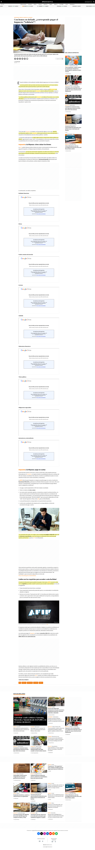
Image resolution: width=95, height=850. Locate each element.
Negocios (55, 4)
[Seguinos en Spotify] (56, 833)
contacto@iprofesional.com (47, 846)
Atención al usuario (41, 838)
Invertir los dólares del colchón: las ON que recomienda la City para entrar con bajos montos (56, 786)
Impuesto (22, 144)
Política (35, 4)
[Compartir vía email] (27, 59)
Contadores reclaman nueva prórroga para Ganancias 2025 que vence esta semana (72, 108)
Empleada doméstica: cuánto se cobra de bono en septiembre (21, 795)
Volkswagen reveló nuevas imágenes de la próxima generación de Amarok (20, 777)
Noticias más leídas (19, 694)
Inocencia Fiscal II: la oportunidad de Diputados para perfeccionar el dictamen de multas (73, 128)
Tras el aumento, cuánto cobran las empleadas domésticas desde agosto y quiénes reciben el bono (73, 69)
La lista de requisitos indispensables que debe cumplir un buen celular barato (38, 749)
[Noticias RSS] (53, 833)
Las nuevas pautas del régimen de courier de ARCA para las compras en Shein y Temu (21, 816)
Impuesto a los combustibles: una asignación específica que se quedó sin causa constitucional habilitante (73, 89)
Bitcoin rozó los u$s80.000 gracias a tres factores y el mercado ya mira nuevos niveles (56, 796)
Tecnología (61, 4)
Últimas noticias (23, 4)
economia (36, 682)
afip (38, 499)
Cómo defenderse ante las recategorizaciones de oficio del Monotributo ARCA (73, 147)
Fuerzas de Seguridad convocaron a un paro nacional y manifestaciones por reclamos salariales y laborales (56, 711)
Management (72, 4)
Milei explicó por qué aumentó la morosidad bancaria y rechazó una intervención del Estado (21, 730)
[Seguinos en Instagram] (44, 833)
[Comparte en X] (18, 59)
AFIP (21, 147)
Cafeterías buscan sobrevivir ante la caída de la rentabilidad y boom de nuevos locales (39, 777)
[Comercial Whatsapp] (55, 841)
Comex (66, 4)
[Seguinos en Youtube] (50, 833)
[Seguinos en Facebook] (38, 833)
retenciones (29, 682)
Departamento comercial (54, 839)
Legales (50, 4)
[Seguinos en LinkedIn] (47, 833)
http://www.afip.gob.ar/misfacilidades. (27, 575)
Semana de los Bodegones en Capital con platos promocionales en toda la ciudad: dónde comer (56, 816)
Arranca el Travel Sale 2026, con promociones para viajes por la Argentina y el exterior (55, 806)
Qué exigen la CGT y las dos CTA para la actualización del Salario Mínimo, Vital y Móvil (38, 730)
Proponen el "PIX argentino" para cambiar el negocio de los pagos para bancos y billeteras (55, 767)
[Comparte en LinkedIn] (22, 59)
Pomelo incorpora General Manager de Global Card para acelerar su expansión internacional (56, 720)
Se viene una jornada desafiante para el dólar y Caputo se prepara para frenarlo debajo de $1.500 (55, 739)
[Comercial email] (52, 841)
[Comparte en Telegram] (25, 59)
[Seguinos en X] (41, 833)
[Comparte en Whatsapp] (20, 59)
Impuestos (45, 4)
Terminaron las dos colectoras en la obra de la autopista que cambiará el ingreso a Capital (38, 816)
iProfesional (16, 17)
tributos (41, 682)
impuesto (53, 89)
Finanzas (40, 4)
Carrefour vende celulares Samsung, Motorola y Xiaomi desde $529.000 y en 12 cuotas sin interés (30, 719)
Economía (30, 4)
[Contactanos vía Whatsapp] (42, 841)
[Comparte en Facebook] (15, 59)
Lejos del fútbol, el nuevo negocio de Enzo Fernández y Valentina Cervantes (55, 749)
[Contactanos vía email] (39, 841)
